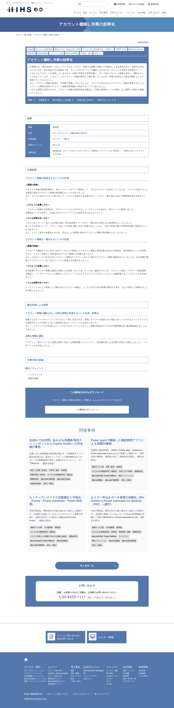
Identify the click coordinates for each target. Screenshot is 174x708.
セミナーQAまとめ (55, 676)
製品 (72, 679)
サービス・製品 (80, 12)
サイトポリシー (82, 694)
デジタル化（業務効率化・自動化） (98, 49)
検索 (79, 4)
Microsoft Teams (63, 479)
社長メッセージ (128, 671)
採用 (164, 12)
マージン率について (59, 694)
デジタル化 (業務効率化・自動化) (60, 475)
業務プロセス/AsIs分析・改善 (67, 49)
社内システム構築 (125, 471)
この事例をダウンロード (87, 409)
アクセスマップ (128, 681)
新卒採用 (142, 671)
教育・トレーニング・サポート (36, 681)
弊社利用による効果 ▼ (63, 100)
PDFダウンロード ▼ (107, 100)
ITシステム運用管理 (43, 49)
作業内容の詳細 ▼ (85, 100)
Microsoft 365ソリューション (35, 679)
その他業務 (48, 527)
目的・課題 (75, 673)
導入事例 (103, 12)
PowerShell (42, 53)
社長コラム (87, 679)
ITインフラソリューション (34, 671)
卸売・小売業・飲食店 (38, 470)
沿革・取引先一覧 (129, 679)
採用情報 (121, 4)
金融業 (30, 49)
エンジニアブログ (90, 676)
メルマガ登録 (138, 4)
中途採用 (142, 673)
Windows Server (136, 49)
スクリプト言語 (56, 53)
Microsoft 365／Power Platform (104, 476)
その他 (108, 684)
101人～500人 (48, 483)
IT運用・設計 (121, 49)
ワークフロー (124, 536)
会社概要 (126, 673)
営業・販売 (110, 467)
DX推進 (64, 470)
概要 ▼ (31, 100)
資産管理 (31, 53)
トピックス (130, 12)
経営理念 (126, 676)
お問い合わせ (153, 12)
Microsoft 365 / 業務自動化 (93, 671)
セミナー (93, 12)
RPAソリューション (126, 476)
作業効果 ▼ (43, 100)
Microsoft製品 (71, 53)
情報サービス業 (98, 467)
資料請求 (155, 4)
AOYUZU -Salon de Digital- (58, 673)
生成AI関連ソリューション (34, 676)
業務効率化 (34, 479)
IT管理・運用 (86, 53)
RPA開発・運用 (124, 532)
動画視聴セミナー (54, 684)
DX (84, 673)
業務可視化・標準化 (37, 475)
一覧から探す (76, 681)
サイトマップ (103, 694)
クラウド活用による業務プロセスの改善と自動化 (48, 536)
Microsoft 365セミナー (56, 681)
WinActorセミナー (55, 679)
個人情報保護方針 (34, 694)
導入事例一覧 (87, 565)
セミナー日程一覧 (54, 671)
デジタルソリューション (33, 673)
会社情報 (141, 12)
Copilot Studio (35, 483)
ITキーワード (76, 676)
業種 (72, 671)
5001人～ (98, 53)
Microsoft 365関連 (48, 479)
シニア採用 (143, 676)
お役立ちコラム (116, 12)
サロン (108, 681)
